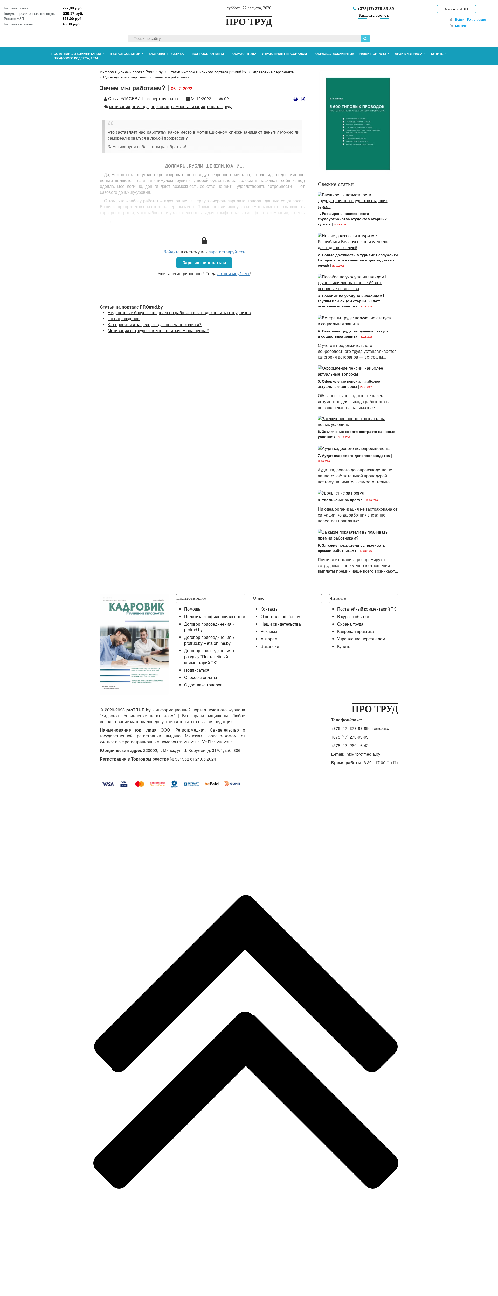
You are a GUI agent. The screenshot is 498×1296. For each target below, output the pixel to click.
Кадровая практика (355, 631)
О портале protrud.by (280, 616)
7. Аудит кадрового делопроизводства (354, 455)
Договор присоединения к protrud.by (209, 627)
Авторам (269, 639)
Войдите (171, 252)
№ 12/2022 (201, 99)
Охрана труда (350, 624)
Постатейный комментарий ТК (366, 609)
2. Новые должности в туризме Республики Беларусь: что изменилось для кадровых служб (358, 260)
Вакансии (270, 646)
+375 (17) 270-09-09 (350, 737)
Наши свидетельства (281, 624)
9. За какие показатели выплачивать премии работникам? (351, 547)
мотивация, (120, 106)
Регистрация (476, 19)
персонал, (160, 106)
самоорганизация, (188, 106)
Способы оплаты (200, 677)
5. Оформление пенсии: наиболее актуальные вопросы (349, 383)
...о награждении (124, 318)
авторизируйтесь (233, 273)
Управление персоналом (361, 639)
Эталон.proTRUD (456, 8)
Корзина (461, 25)
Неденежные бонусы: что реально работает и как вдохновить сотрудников (179, 313)
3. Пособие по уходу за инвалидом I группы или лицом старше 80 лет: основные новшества (351, 301)
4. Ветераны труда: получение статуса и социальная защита (353, 333)
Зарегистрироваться (204, 263)
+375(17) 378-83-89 (375, 8)
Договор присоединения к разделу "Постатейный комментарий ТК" (209, 656)
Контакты (270, 609)
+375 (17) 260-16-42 (350, 745)
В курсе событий (353, 616)
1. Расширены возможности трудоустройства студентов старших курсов (352, 218)
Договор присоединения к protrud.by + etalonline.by (209, 640)
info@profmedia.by (362, 754)
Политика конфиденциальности (214, 616)
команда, (141, 106)
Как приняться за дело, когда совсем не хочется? (155, 324)
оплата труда (219, 106)
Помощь (192, 609)
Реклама (269, 631)
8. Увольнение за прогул (340, 499)
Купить (343, 646)
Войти (459, 19)
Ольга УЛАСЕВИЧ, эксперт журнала (143, 99)
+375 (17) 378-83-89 (350, 728)
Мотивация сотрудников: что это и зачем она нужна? (158, 330)
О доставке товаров (203, 685)
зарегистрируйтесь (227, 252)
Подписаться (196, 670)
